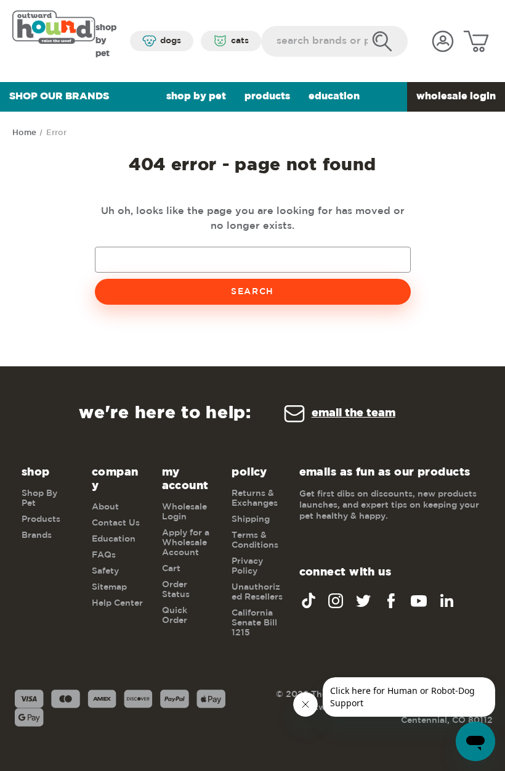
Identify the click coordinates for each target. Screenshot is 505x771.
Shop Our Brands (59, 96)
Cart (171, 568)
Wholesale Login (456, 96)
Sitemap (109, 587)
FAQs (104, 555)
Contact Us (116, 523)
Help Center (117, 603)
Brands (37, 535)
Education (334, 96)
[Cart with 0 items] (476, 41)
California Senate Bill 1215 (254, 623)
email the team (353, 413)
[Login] (442, 41)
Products (267, 96)
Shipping (251, 519)
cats (240, 40)
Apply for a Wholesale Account (185, 542)
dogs (170, 40)
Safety (105, 571)
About (105, 507)
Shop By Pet (196, 96)
